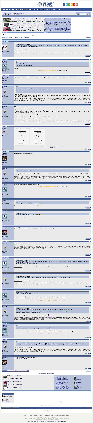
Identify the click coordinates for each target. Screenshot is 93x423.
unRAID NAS (52, 147)
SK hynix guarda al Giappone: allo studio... (62, 382)
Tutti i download (76, 390)
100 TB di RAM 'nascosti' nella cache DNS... (62, 387)
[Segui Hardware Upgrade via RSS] (72, 4)
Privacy (35, 421)
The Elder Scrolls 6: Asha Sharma (50, 23)
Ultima (26, 37)
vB (5, 399)
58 (22, 37)
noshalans (4, 43)
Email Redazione (51, 421)
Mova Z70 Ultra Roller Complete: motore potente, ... (15, 378)
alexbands (4, 61)
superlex (4, 200)
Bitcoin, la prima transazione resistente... (62, 376)
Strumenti (88, 39)
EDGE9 (34, 9)
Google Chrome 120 (78, 387)
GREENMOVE (39, 9)
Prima (9, 37)
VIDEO (63, 415)
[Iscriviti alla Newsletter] (69, 4)
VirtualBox (76, 388)
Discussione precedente (42, 373)
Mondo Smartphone (16, 13)
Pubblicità (38, 421)
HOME (4, 9)
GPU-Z (76, 377)
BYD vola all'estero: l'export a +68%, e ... (62, 378)
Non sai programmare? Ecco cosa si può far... (14, 387)
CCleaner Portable (77, 381)
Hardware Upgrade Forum (8, 13)
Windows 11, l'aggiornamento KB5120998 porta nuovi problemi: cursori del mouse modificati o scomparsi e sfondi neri (57, 25)
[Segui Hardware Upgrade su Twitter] (67, 4)
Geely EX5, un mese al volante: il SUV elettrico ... (14, 375)
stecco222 (4, 153)
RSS (55, 421)
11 (18, 37)
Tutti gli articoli (4, 32)
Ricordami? (89, 13)
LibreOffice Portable (78, 379)
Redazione (46, 421)
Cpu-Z (76, 383)
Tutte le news (46, 32)
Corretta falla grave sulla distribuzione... (62, 379)
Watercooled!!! (64, 146)
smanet (4, 128)
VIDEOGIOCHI (18, 9)
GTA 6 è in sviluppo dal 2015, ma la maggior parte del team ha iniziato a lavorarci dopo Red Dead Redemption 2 (57, 20)
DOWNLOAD (47, 415)
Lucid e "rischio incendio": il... (60, 383)
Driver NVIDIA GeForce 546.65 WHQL (81, 384)
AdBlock (42, 421)
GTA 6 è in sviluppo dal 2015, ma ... (61, 377)
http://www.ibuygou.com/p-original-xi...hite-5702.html (23, 358)
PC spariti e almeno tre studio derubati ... (62, 381)
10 (17, 37)
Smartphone (21, 13)
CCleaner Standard (78, 382)
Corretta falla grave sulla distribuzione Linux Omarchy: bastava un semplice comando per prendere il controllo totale (57, 23)
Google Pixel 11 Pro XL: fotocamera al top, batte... (14, 384)
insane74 (4, 86)
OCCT (76, 378)
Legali (32, 421)
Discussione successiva (50, 373)
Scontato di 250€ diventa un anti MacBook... (62, 388)
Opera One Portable (78, 380)
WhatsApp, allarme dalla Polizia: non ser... (62, 384)
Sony (24, 13)
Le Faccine (4, 400)
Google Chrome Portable (78, 386)
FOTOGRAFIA (24, 9)
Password (77, 14)
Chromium (76, 376)
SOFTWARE (30, 9)
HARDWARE (8, 9)
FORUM (50, 9)
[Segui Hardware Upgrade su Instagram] (77, 4)
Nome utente (78, 13)
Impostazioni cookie (62, 421)
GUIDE (54, 9)
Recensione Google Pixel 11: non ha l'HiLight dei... (14, 381)
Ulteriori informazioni (66, 418)
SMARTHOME (45, 9)
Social (58, 421)
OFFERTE (58, 9)
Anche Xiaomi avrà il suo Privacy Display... (62, 386)
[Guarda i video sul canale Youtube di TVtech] (74, 4)
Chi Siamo (28, 421)
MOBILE (13, 9)
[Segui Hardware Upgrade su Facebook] (64, 4)
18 (21, 37)
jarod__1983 (5, 77)
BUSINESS (53, 415)
